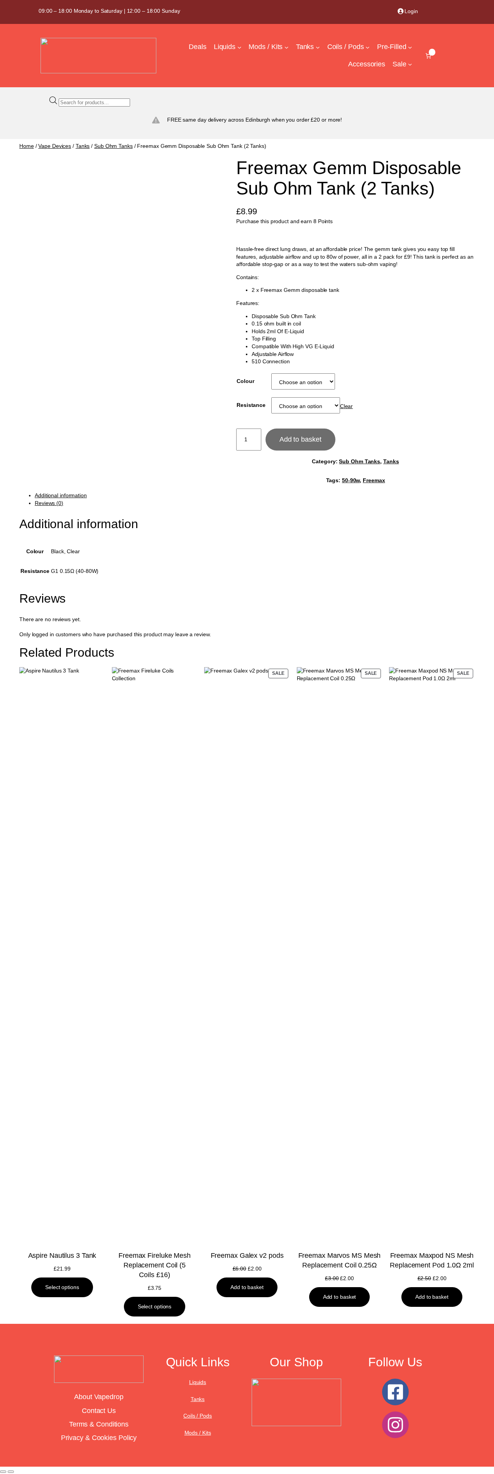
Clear (346, 406)
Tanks (83, 146)
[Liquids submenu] (239, 47)
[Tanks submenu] (318, 47)
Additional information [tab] (61, 495)
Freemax (374, 480)
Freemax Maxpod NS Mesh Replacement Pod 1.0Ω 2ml (432, 1260)
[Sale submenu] (410, 64)
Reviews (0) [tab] (49, 503)
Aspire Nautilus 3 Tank (62, 1255)
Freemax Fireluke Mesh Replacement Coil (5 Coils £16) (154, 1265)
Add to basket (300, 439)
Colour (245, 381)
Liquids (197, 1382)
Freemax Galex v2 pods (247, 1255)
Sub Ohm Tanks (113, 146)
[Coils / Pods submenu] (367, 47)
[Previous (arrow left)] (3, 1472)
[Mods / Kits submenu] (286, 47)
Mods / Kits (197, 1433)
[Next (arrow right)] (11, 1472)
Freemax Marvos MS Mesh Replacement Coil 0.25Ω (339, 1260)
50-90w (351, 480)
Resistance (251, 405)
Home (26, 146)
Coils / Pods (197, 1416)
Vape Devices (54, 146)
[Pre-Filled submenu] (410, 47)
